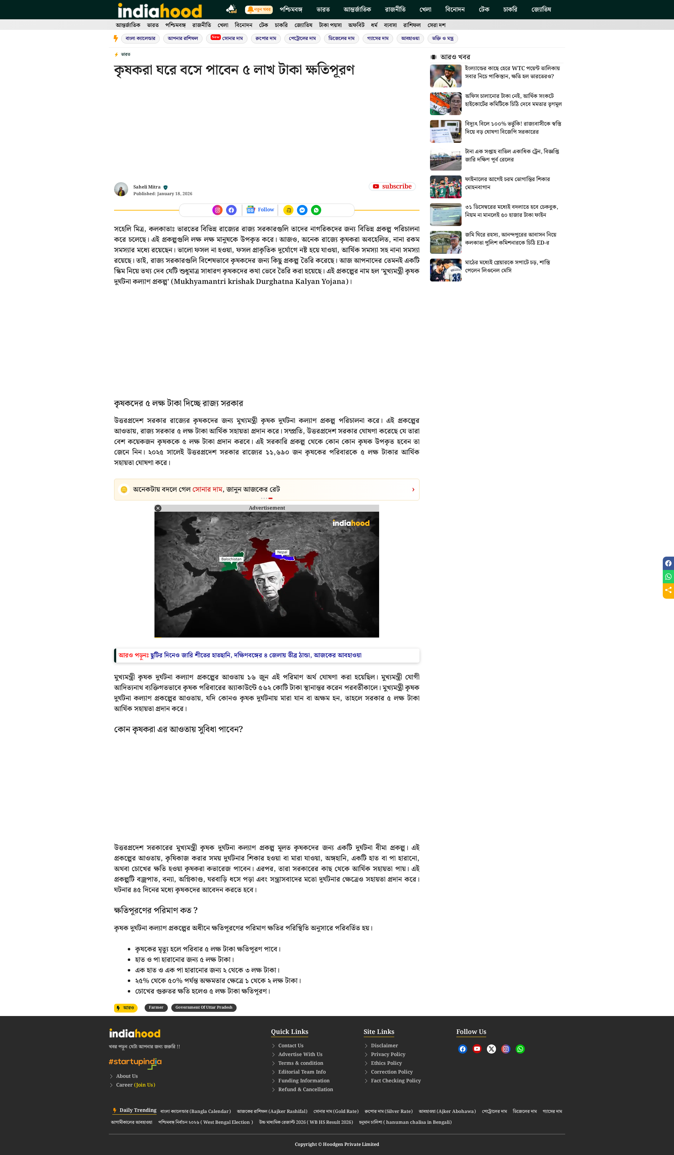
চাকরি (510, 10)
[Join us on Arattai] (288, 210)
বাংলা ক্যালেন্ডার (140, 38)
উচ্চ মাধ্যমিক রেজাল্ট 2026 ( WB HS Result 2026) (306, 1122)
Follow (266, 210)
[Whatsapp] (520, 1049)
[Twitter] (491, 1049)
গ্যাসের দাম (378, 38)
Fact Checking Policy (396, 1081)
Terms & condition (300, 1063)
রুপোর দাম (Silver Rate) (389, 1111)
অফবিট (356, 25)
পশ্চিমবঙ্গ (291, 10)
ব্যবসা (390, 25)
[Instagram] (505, 1049)
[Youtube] (477, 1048)
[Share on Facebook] (668, 563)
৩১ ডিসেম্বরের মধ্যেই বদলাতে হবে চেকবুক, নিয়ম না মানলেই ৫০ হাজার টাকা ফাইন (511, 211)
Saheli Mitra (147, 187)
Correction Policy (392, 1072)
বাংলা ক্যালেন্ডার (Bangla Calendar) (195, 1111)
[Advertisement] (266, 133)
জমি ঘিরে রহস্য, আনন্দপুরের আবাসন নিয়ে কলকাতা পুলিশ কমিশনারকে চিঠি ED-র (510, 239)
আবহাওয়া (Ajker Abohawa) (447, 1111)
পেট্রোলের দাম (302, 38)
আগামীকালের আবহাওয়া (131, 1122)
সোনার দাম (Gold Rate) (336, 1111)
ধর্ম (374, 25)
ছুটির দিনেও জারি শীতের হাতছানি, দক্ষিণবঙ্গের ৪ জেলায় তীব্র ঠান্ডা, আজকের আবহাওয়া (256, 655)
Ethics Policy (386, 1063)
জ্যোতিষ (541, 10)
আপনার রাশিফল (183, 38)
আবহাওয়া (410, 38)
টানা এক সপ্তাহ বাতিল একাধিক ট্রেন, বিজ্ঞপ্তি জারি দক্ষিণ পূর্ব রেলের (512, 156)
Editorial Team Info (302, 1072)
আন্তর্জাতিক (357, 10)
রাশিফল (412, 25)
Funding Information (304, 1081)
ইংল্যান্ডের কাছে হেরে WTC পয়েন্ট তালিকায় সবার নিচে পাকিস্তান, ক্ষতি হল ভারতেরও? (512, 73)
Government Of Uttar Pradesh (204, 1007)
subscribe (397, 186)
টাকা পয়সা (330, 25)
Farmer (156, 1007)
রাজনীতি (395, 10)
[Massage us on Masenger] (302, 210)
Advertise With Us (300, 1054)
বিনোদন (455, 10)
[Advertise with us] (232, 10)
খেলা (425, 10)
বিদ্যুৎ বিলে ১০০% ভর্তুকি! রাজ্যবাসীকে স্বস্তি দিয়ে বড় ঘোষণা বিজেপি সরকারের (513, 128)
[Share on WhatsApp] (668, 576)
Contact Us (291, 1046)
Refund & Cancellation (305, 1090)
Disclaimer (384, 1046)
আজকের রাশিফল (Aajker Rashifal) (272, 1111)
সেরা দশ (436, 25)
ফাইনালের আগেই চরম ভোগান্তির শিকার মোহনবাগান (507, 183)
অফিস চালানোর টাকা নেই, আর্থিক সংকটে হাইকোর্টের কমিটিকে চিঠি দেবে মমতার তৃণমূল (513, 100)
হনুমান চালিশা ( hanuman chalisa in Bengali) (405, 1122)
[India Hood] (160, 9)
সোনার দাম (227, 38)
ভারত (323, 10)
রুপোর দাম (266, 38)
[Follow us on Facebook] (217, 210)
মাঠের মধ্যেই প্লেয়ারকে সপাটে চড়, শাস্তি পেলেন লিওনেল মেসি (507, 267)
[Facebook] (462, 1049)
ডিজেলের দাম (342, 38)
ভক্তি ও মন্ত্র (443, 38)
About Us (127, 1076)
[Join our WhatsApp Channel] (316, 210)
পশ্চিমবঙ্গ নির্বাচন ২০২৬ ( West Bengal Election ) (205, 1122)
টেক (484, 10)
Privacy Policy (388, 1054)
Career (135, 1085)
